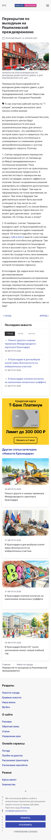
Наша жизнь (9, 702)
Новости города (10, 692)
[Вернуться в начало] (25, 5)
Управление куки (11, 736)
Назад (7, 316)
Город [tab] (10, 334)
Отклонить (25, 824)
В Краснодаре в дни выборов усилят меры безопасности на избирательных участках (22, 363)
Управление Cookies (25, 831)
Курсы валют (9, 779)
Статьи (6, 731)
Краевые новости (11, 697)
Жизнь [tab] (31, 334)
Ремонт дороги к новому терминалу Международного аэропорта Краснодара (20, 344)
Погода (6, 750)
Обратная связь (10, 726)
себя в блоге (17, 237)
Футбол (6, 707)
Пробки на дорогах (12, 755)
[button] (47, 5)
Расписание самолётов (15, 765)
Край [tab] (20, 334)
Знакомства (8, 784)
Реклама (7, 721)
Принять (25, 818)
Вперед (43, 316)
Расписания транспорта (15, 760)
